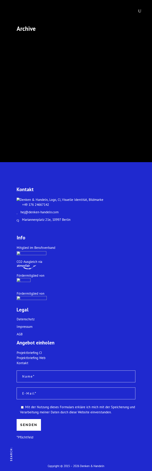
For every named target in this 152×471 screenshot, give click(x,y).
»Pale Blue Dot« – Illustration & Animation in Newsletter (44, 75)
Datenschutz (26, 319)
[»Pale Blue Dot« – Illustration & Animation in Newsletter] (44, 50)
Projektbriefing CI (29, 353)
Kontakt (22, 363)
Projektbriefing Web (31, 358)
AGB (20, 334)
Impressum (24, 327)
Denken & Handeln (92, 466)
